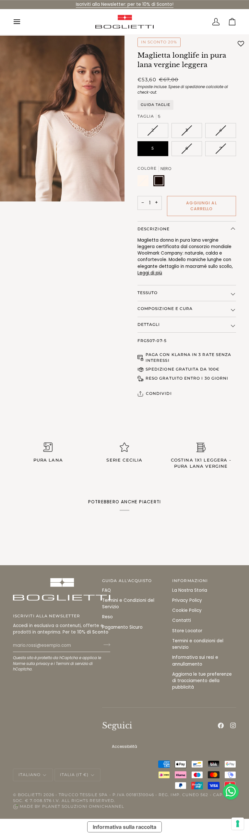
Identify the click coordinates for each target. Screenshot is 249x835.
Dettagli (148, 324)
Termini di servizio (72, 663)
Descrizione (153, 229)
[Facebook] (221, 725)
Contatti (181, 620)
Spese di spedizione (186, 86)
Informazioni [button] (190, 580)
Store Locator (187, 631)
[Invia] (105, 644)
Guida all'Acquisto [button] (127, 580)
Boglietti (30, 795)
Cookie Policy (187, 610)
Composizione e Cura (165, 308)
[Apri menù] (21, 21)
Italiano (29, 774)
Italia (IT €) (74, 774)
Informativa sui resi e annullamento (195, 660)
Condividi (159, 393)
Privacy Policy (187, 600)
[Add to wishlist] (240, 43)
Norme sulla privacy (31, 663)
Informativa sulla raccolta (124, 827)
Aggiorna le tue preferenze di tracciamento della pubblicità (202, 681)
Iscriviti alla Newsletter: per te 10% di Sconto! (124, 4)
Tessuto (147, 293)
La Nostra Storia (189, 590)
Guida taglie (155, 104)
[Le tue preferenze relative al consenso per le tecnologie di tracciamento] (237, 824)
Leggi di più (149, 273)
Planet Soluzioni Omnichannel (83, 806)
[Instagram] (233, 725)
